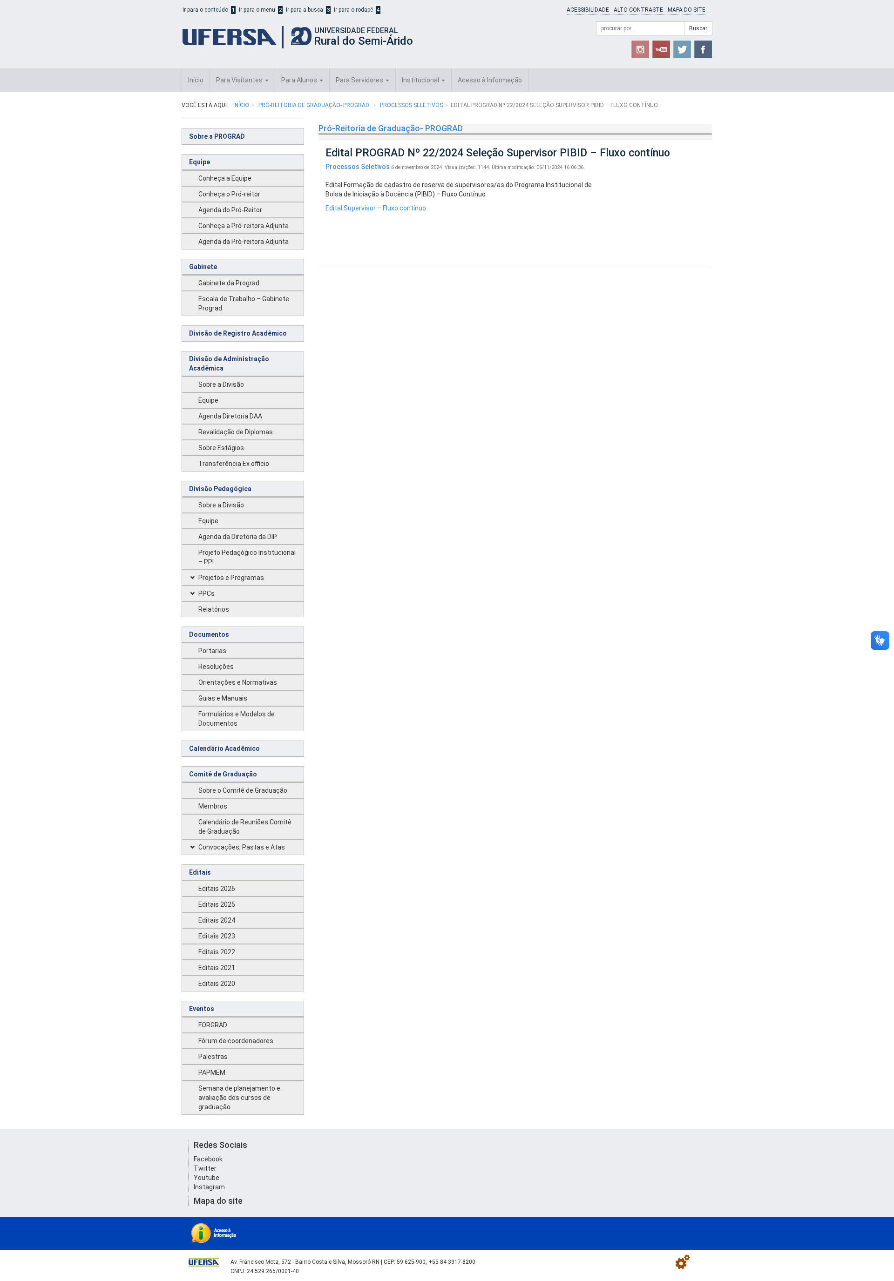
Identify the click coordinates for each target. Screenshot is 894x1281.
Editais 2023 (216, 936)
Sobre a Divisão (221, 384)
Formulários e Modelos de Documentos (236, 718)
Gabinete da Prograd (228, 283)
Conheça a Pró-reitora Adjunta (243, 225)
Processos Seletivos (411, 105)
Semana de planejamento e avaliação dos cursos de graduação (239, 1098)
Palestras (213, 1056)
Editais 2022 (216, 952)
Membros (212, 806)
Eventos (201, 1008)
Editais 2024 (216, 920)
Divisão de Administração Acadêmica (229, 363)
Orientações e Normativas (237, 682)
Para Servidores (360, 80)
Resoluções (216, 666)
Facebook (208, 1159)
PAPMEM (211, 1072)
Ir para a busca (304, 10)
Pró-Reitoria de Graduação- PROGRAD (314, 105)
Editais (200, 872)
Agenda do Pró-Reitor (230, 210)
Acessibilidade (588, 10)
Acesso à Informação (490, 80)
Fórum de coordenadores (235, 1041)
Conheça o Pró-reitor (229, 194)
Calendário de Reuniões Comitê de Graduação (244, 826)
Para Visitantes (240, 80)
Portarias (212, 650)
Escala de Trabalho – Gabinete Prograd (243, 303)
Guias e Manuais (222, 698)
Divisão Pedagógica (220, 488)
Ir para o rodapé (353, 10)
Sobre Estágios (221, 448)
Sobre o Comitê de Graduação (242, 790)
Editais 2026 (216, 888)
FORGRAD (212, 1025)
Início (195, 80)
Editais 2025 (216, 904)
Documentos (209, 634)
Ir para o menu (257, 10)
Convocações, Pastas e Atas (241, 847)
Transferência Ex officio (233, 463)
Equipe (199, 162)
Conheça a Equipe (224, 178)
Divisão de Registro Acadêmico (238, 333)
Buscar (698, 28)
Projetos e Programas (231, 577)
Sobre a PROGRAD (217, 136)
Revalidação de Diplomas (235, 432)
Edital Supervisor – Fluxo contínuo (375, 208)
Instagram (209, 1187)
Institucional (421, 80)
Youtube (206, 1177)
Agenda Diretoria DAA (230, 416)
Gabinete (203, 266)
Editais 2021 (216, 967)
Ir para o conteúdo (205, 10)
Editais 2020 (216, 983)
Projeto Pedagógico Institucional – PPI (247, 557)
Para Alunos (299, 80)
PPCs (206, 593)
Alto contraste (638, 10)
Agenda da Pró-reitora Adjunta (243, 241)
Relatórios (213, 609)
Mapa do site (686, 10)
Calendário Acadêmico (224, 748)
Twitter (205, 1168)
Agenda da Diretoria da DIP (237, 536)
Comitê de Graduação (223, 774)
